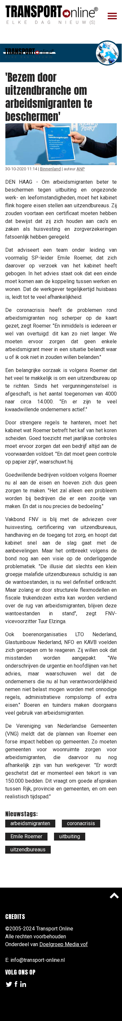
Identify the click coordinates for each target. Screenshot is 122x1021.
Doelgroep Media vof (63, 944)
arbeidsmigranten (30, 823)
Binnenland (50, 168)
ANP (80, 168)
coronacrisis (81, 823)
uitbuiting (69, 836)
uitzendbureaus (28, 849)
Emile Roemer (26, 836)
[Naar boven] (114, 895)
